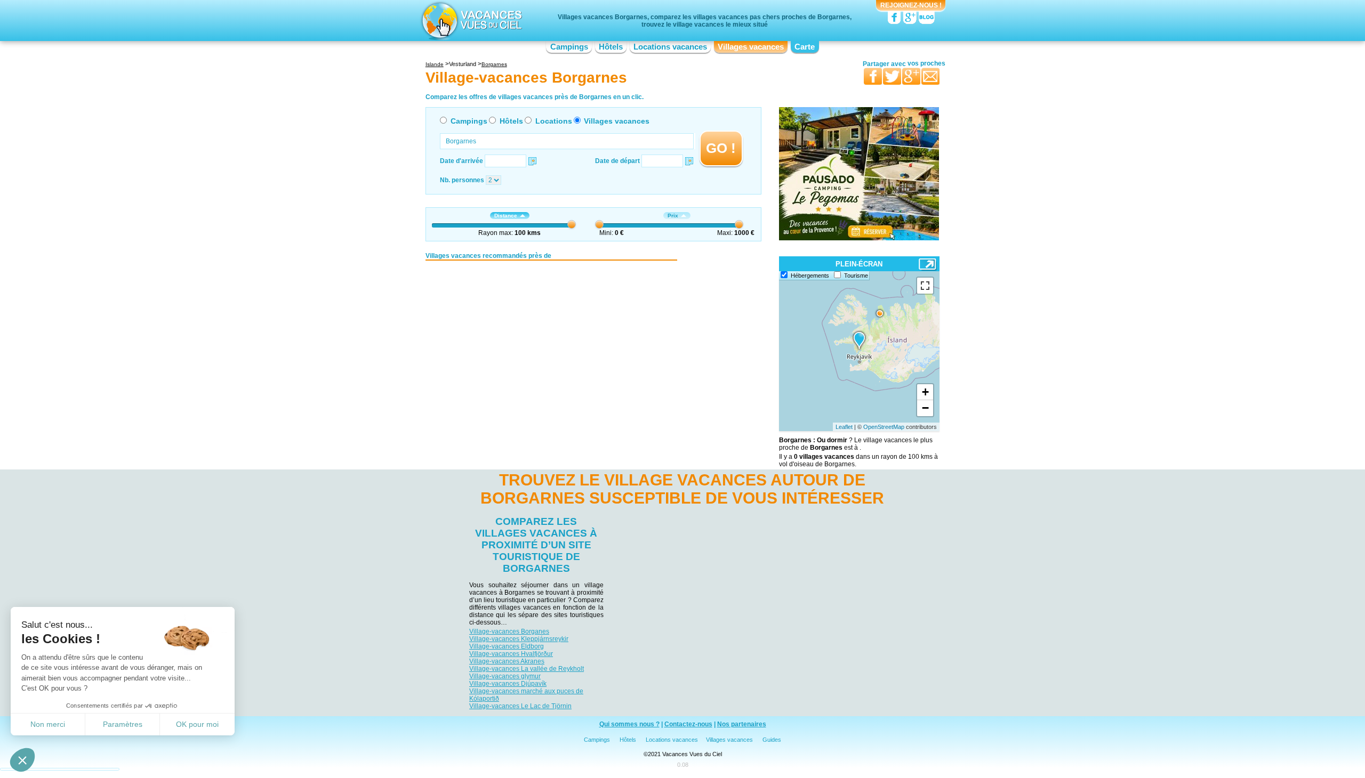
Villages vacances (751, 47)
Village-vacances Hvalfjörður (511, 654)
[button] (22, 760)
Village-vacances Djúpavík (508, 683)
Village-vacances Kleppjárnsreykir (518, 639)
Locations (553, 121)
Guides (771, 739)
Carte (804, 47)
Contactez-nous (688, 724)
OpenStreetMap (883, 427)
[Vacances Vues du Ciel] (470, 20)
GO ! (721, 148)
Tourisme (856, 275)
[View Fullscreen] (925, 286)
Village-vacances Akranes (506, 661)
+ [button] (925, 392)
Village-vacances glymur (505, 676)
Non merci (47, 724)
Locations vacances (670, 47)
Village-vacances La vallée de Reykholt (526, 668)
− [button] (925, 408)
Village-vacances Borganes (509, 631)
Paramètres (122, 724)
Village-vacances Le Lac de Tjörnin (520, 706)
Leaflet (844, 427)
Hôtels (611, 47)
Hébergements (810, 275)
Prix (673, 215)
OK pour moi (197, 724)
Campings (569, 47)
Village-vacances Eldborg (506, 646)
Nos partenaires (741, 724)
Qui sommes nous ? (629, 724)
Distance (505, 215)
